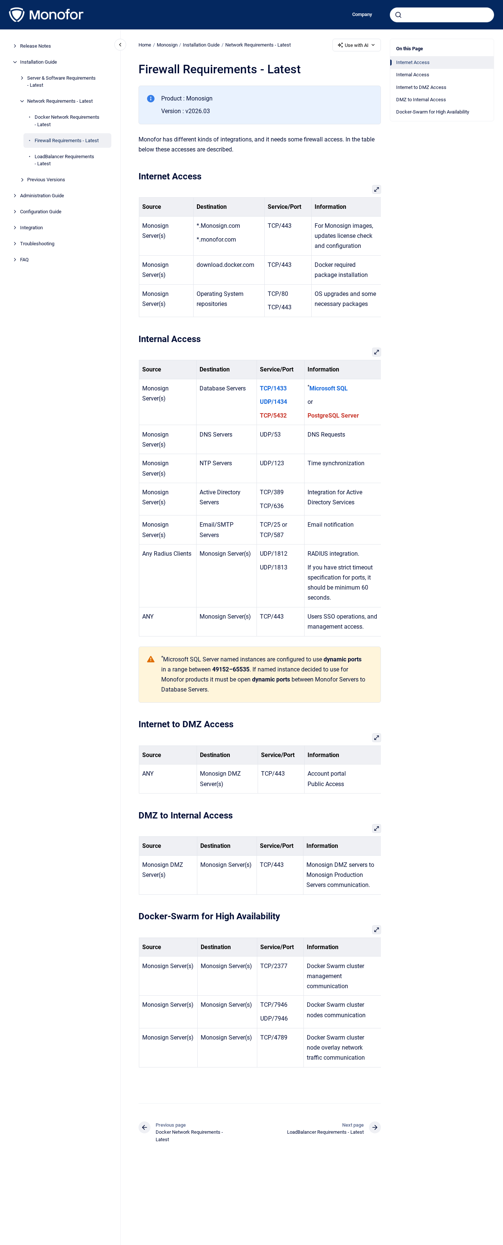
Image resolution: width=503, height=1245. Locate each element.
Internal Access (412, 74)
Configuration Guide (40, 211)
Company (362, 14)
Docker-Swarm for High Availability (432, 112)
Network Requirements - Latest (60, 101)
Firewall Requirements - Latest (67, 140)
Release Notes (35, 46)
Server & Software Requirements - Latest (61, 81)
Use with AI (357, 45)
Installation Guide (38, 62)
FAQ (24, 259)
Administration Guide (42, 195)
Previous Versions (46, 179)
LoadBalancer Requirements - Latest (64, 160)
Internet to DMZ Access (421, 87)
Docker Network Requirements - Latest (67, 120)
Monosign (167, 45)
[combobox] (442, 15)
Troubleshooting (37, 243)
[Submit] (398, 15)
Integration (31, 227)
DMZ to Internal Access (421, 99)
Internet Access (413, 62)
